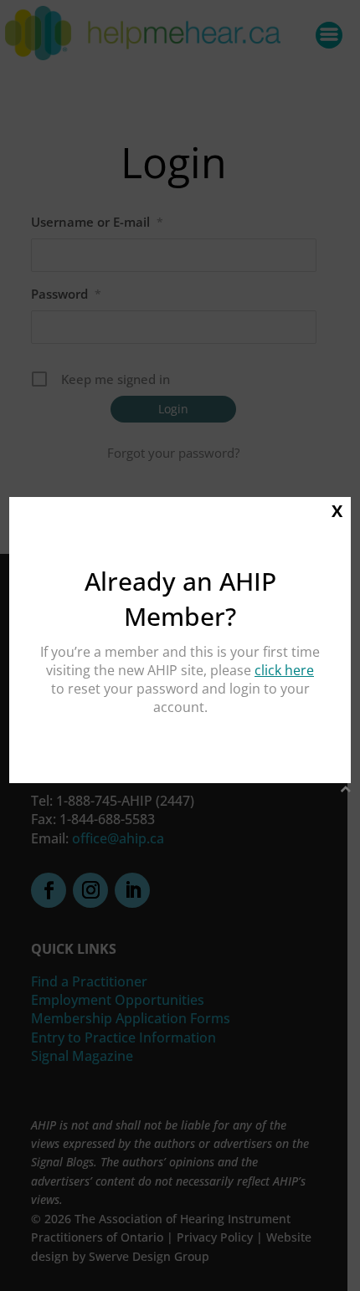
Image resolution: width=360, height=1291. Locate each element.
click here (284, 670)
